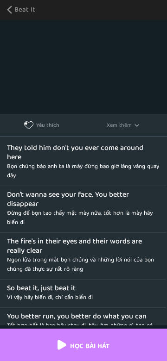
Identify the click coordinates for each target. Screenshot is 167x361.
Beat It (24, 10)
